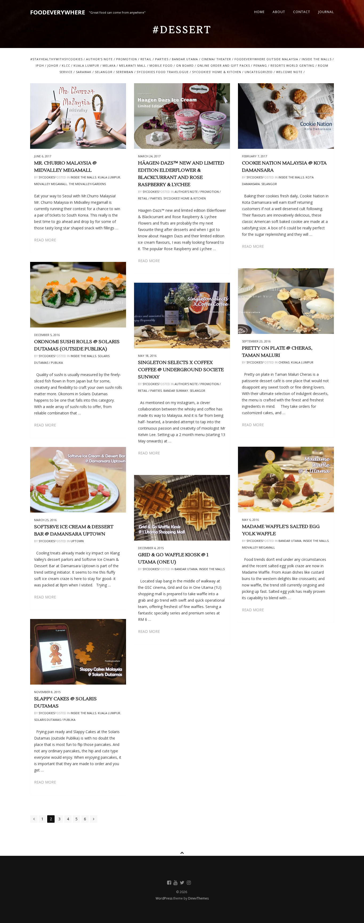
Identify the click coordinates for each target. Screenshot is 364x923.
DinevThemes (198, 898)
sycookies (47, 177)
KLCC (66, 65)
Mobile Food (161, 65)
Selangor (103, 72)
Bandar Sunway (175, 391)
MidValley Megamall (50, 184)
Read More (45, 239)
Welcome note (289, 72)
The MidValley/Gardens (87, 184)
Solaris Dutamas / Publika (54, 720)
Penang (260, 65)
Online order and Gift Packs (223, 65)
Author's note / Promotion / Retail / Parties (127, 59)
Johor (52, 65)
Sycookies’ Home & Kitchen (216, 72)
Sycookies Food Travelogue (163, 72)
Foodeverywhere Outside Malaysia (266, 59)
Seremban (124, 72)
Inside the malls (316, 59)
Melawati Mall (132, 65)
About (279, 12)
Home (259, 12)
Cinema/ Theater (216, 59)
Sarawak (83, 72)
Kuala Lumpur (86, 65)
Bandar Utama (185, 59)
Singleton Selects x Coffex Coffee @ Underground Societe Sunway (181, 369)
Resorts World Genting (292, 65)
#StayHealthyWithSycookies (56, 59)
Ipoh (40, 65)
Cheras (283, 362)
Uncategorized (259, 72)
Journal (326, 12)
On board (185, 65)
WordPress (164, 898)
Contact (301, 12)
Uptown (77, 541)
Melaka (109, 65)
